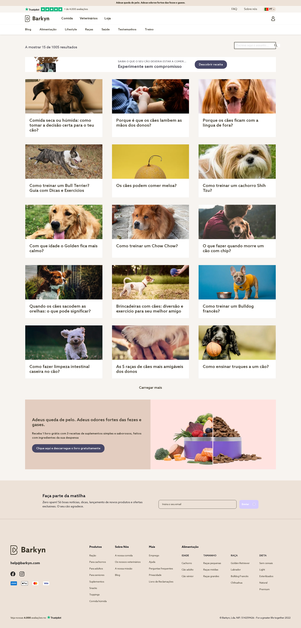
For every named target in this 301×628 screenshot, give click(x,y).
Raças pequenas (212, 563)
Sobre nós (250, 9)
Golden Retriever (240, 563)
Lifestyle (71, 29)
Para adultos (96, 568)
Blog (28, 29)
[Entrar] (273, 19)
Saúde (106, 29)
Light (262, 570)
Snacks (93, 588)
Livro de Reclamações (161, 582)
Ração (92, 555)
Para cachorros (97, 562)
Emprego (154, 555)
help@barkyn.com (25, 563)
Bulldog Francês (239, 576)
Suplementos (96, 582)
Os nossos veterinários (128, 562)
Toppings (94, 594)
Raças (89, 29)
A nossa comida (124, 555)
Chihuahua (236, 583)
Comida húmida (98, 601)
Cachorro (187, 563)
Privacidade (155, 575)
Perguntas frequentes (161, 568)
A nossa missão (123, 568)
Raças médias (210, 570)
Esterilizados (266, 576)
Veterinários (89, 18)
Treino (149, 29)
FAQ (234, 9)
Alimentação (48, 29)
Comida (67, 18)
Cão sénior (188, 576)
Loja (108, 18)
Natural (263, 583)
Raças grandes (211, 576)
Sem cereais (266, 563)
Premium (264, 589)
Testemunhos (127, 29)
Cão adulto (188, 570)
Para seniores (96, 575)
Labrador (236, 570)
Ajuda (152, 562)
